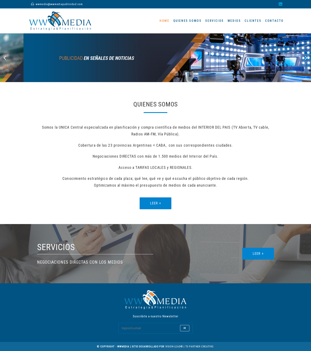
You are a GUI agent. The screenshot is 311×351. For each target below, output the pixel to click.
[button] (5, 58)
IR (184, 328)
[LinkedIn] (280, 4)
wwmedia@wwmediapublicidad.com (59, 4)
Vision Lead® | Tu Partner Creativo (189, 346)
